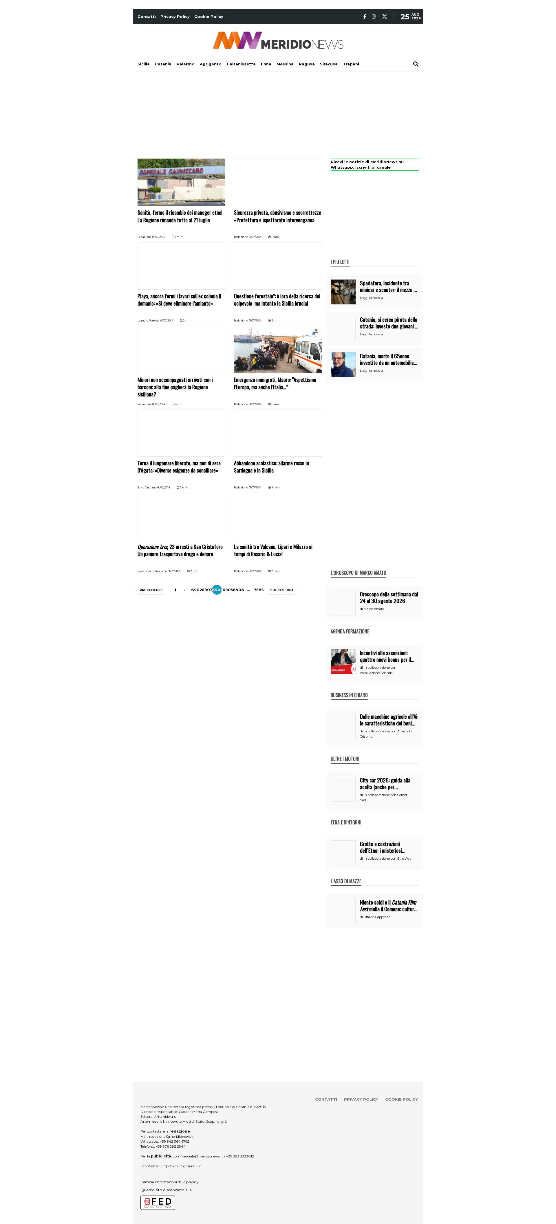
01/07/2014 (158, 236)
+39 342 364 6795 (174, 1141)
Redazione (144, 236)
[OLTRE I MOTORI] (345, 752)
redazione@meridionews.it (171, 1136)
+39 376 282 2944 (171, 1146)
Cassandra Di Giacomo (152, 571)
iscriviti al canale (373, 167)
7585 (259, 589)
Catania (163, 64)
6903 (207, 589)
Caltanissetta (241, 64)
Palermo (186, 64)
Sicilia (144, 64)
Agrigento (211, 64)
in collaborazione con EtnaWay (387, 859)
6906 (238, 589)
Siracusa (329, 64)
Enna (266, 64)
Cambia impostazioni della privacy (169, 1182)
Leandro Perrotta (149, 320)
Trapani (351, 64)
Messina (285, 64)
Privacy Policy (175, 16)
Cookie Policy (208, 16)
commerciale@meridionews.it (198, 1156)
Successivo (281, 590)
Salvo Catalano (147, 487)
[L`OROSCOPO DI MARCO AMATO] (358, 566)
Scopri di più (216, 1121)
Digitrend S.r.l (191, 1166)
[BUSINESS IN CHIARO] (349, 689)
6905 (227, 589)
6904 (217, 589)
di (362, 609)
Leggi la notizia (371, 298)
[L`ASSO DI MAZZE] (346, 875)
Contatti (147, 16)
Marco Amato (374, 609)
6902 (196, 589)
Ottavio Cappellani (378, 917)
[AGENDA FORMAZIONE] (350, 625)
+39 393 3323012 (240, 1156)
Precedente (152, 590)
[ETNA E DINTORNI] (346, 816)
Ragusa (307, 64)
